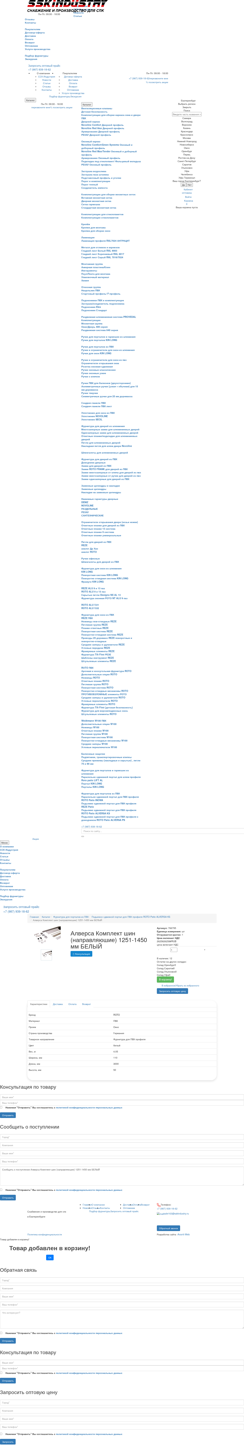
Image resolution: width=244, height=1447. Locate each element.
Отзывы (96, 1208)
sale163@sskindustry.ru (176, 1213)
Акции (35, 838)
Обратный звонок (168, 1228)
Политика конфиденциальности (44, 1234)
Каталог (30, 100)
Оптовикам (129, 1208)
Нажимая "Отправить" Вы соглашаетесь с (63, 1107)
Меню (4, 842)
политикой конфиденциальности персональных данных (89, 1107)
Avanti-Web (184, 1234)
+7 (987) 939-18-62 (39, 69)
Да (183, 184)
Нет (190, 184)
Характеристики (38, 1004)
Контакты (105, 1208)
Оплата (72, 1004)
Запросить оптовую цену (172, 991)
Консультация (82, 953)
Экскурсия (31, 59)
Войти (188, 196)
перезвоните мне (158, 78)
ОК (49, 1257)
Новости (87, 1208)
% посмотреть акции (157, 82)
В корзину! (165, 979)
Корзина (188, 202)
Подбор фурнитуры (36, 55)
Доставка (58, 1004)
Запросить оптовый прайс (44, 66)
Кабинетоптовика (187, 191)
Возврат (86, 1004)
